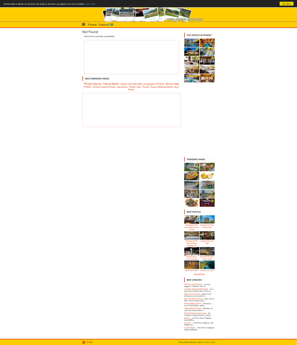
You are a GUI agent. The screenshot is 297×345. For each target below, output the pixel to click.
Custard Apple (189, 327)
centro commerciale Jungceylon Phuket (142, 83)
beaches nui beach (207, 270)
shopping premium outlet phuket (207, 226)
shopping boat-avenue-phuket (191, 257)
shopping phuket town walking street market (192, 227)
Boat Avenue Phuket (192, 294)
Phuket (145, 86)
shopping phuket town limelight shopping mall (192, 243)
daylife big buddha (191, 270)
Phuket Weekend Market (161, 86)
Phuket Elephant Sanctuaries (195, 313)
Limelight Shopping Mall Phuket (196, 289)
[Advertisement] (131, 57)
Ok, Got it (286, 3)
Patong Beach (111, 83)
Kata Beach (122, 86)
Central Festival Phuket (104, 86)
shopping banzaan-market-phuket (207, 257)
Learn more (90, 3)
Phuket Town (135, 86)
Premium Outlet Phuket (193, 284)
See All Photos (199, 274)
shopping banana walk (207, 242)
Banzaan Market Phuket (193, 298)
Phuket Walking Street (192, 303)
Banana (187, 318)
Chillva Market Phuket (192, 308)
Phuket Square (93, 84)
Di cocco (187, 322)
